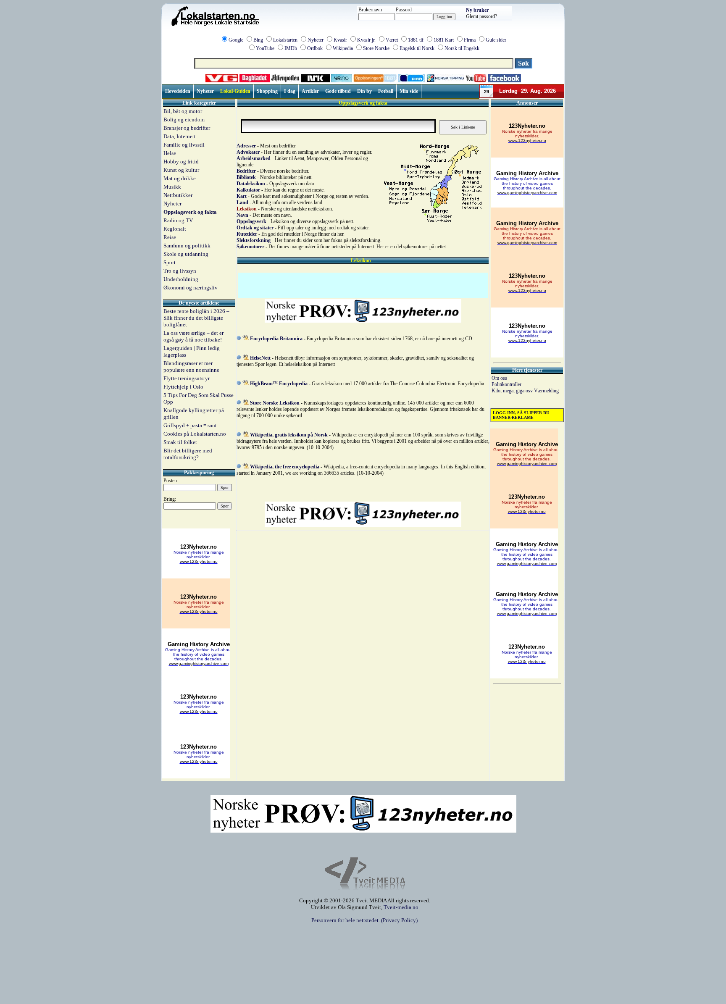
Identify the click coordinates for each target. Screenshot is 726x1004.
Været (392, 40)
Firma (470, 40)
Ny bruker (477, 10)
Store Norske (376, 48)
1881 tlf (416, 40)
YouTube (265, 48)
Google (236, 40)
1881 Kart (444, 40)
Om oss (499, 378)
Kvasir (340, 40)
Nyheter (316, 40)
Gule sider (496, 40)
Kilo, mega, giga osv (513, 391)
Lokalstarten (285, 40)
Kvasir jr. (366, 40)
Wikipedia (343, 48)
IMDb (290, 48)
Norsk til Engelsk (462, 48)
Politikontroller (506, 384)
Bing (258, 40)
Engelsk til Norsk (417, 48)
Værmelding (546, 391)
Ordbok (315, 48)
